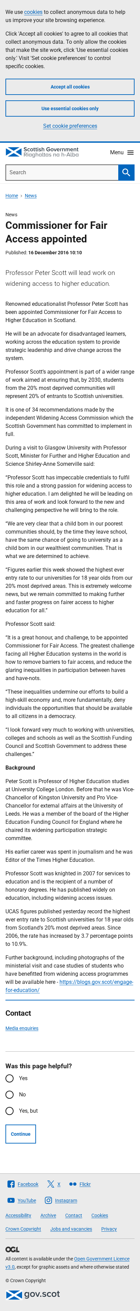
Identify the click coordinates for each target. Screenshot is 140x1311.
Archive (48, 1215)
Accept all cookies (70, 87)
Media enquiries (21, 1028)
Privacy (109, 1229)
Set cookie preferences (70, 126)
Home (11, 195)
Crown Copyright (23, 1229)
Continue (21, 1134)
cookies (33, 12)
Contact (73, 1215)
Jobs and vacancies (71, 1229)
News (31, 195)
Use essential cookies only (70, 108)
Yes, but (28, 1111)
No (22, 1094)
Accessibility (18, 1215)
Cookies (99, 1215)
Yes (23, 1078)
